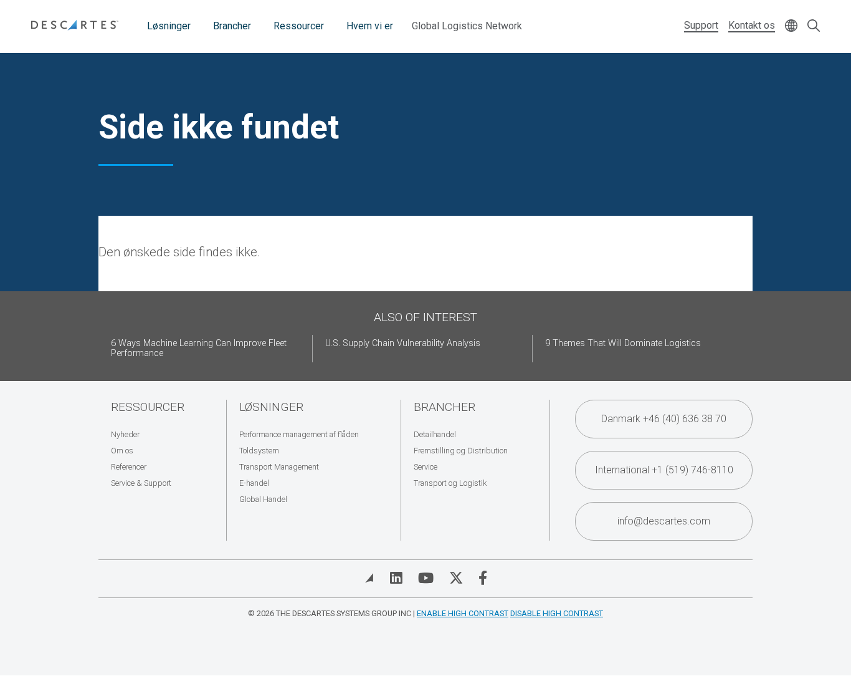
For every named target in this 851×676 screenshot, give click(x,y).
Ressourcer (298, 26)
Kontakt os (751, 25)
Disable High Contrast (556, 613)
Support (701, 25)
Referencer (128, 466)
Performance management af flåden (299, 434)
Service (425, 466)
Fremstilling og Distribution (461, 450)
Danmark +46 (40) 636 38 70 (663, 419)
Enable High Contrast (462, 613)
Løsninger (169, 26)
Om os (122, 450)
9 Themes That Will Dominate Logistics (623, 343)
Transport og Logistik (450, 483)
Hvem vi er (369, 26)
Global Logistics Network (467, 26)
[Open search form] (813, 26)
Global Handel (263, 499)
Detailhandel (435, 434)
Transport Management (279, 466)
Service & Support (141, 483)
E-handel (254, 483)
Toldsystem (259, 450)
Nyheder (125, 434)
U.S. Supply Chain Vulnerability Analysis (402, 343)
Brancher (232, 26)
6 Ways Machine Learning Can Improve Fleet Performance (199, 348)
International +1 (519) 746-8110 (664, 470)
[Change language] (791, 26)
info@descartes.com (663, 521)
